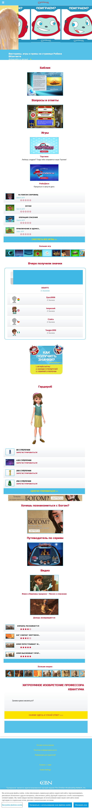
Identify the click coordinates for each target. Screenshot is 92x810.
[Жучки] (38, 253)
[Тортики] (47, 253)
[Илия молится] (75, 673)
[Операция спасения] (28, 253)
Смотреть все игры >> (44, 239)
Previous (9, 255)
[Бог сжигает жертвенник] (38, 673)
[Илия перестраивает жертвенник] (47, 673)
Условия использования (45, 745)
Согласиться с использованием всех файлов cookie (50, 805)
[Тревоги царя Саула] (66, 253)
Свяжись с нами (45, 765)
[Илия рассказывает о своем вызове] (66, 673)
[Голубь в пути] (19, 253)
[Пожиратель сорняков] (75, 253)
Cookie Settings (45, 769)
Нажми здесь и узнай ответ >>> (46, 715)
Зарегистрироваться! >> (44, 491)
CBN (46, 783)
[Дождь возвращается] (19, 673)
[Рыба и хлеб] (84, 253)
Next (81, 255)
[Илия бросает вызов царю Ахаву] (84, 673)
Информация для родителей (45, 755)
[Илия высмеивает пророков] (56, 673)
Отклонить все (81, 805)
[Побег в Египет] (56, 253)
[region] (46, 799)
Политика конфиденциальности (45, 750)
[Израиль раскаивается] (28, 673)
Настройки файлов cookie (12, 805)
